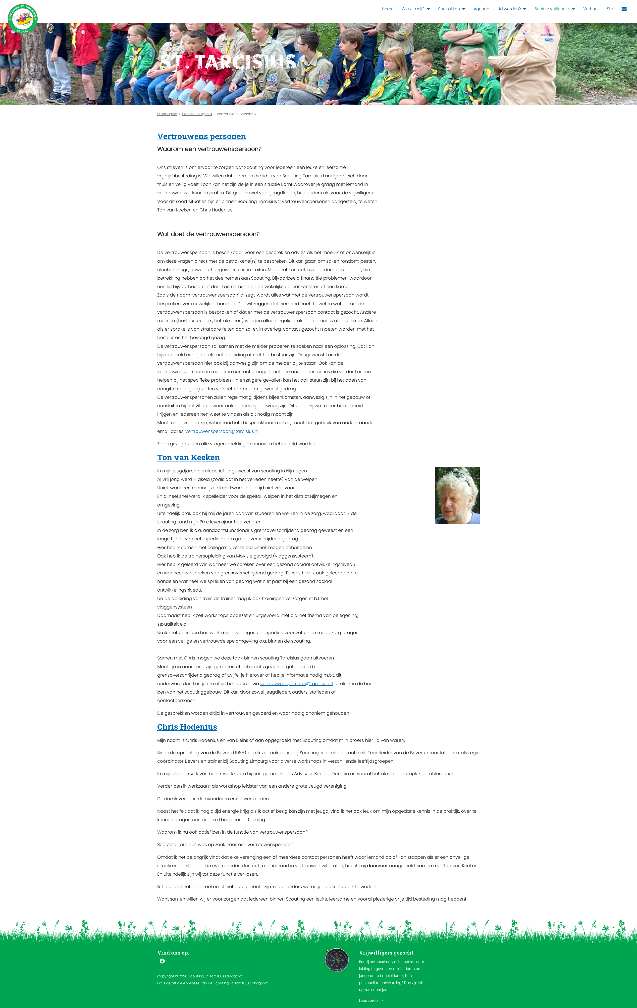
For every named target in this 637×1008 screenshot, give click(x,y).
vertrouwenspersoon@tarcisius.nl (221, 431)
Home (388, 9)
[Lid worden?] (524, 9)
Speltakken (449, 9)
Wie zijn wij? (413, 9)
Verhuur (591, 9)
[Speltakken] (463, 9)
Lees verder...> (371, 1000)
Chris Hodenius (187, 726)
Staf (611, 9)
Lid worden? (509, 9)
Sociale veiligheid (552, 9)
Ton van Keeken (188, 457)
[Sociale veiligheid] (572, 9)
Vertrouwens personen (201, 136)
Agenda (481, 9)
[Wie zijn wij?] (427, 9)
